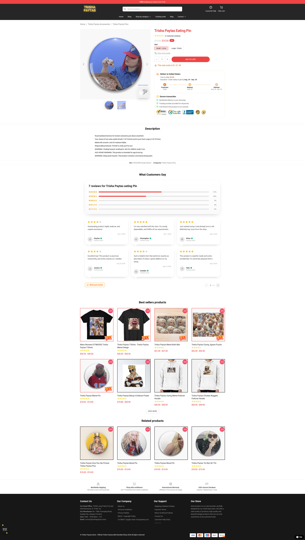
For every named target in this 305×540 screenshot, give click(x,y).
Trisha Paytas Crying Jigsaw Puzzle (207, 345)
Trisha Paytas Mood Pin (127, 463)
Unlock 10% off (5, 529)
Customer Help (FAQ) (162, 519)
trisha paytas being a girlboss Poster (133, 396)
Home (82, 24)
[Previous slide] (83, 64)
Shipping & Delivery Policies (165, 506)
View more (152, 411)
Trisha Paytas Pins (120, 24)
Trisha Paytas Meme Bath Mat (167, 345)
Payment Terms (160, 510)
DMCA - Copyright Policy (127, 516)
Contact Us (159, 516)
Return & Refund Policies (164, 513)
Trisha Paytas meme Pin (90, 396)
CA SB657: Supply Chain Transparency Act (133, 519)
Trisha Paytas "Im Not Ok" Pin (204, 463)
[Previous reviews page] (206, 285)
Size (156, 44)
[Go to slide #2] (121, 105)
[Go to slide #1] (109, 105)
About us (121, 506)
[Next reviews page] (218, 285)
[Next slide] (146, 64)
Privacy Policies (123, 513)
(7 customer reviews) (172, 36)
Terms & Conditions (125, 510)
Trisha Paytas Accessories (99, 24)
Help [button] (300, 537)
